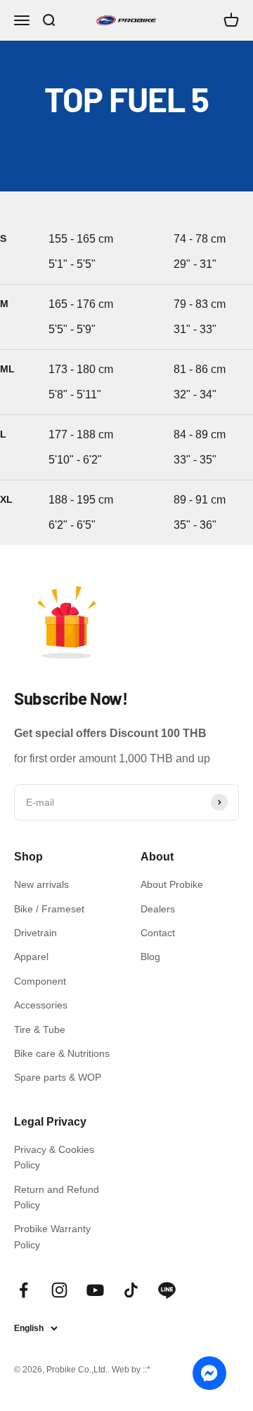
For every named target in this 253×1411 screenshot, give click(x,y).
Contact (158, 932)
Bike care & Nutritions (62, 1053)
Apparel (31, 956)
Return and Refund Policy (56, 1197)
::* (146, 1370)
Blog (150, 956)
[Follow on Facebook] (23, 1290)
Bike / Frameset (49, 908)
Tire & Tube (39, 1029)
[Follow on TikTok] (131, 1290)
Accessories (40, 1005)
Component (40, 981)
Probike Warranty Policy (52, 1236)
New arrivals (41, 884)
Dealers (158, 908)
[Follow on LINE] (166, 1290)
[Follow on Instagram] (59, 1290)
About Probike (172, 884)
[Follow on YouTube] (95, 1290)
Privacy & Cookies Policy (54, 1157)
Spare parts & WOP (57, 1077)
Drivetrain (35, 932)
